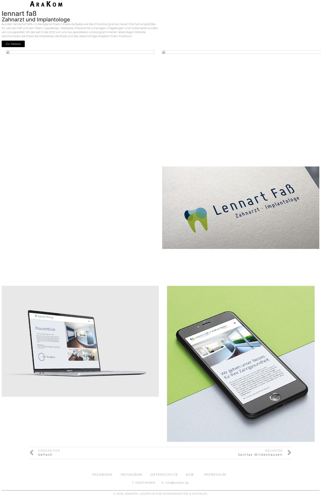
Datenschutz (164, 474)
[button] (7, 491)
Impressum (215, 474)
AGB (190, 474)
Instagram (131, 474)
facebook (102, 474)
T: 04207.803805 (144, 482)
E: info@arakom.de (175, 482)
